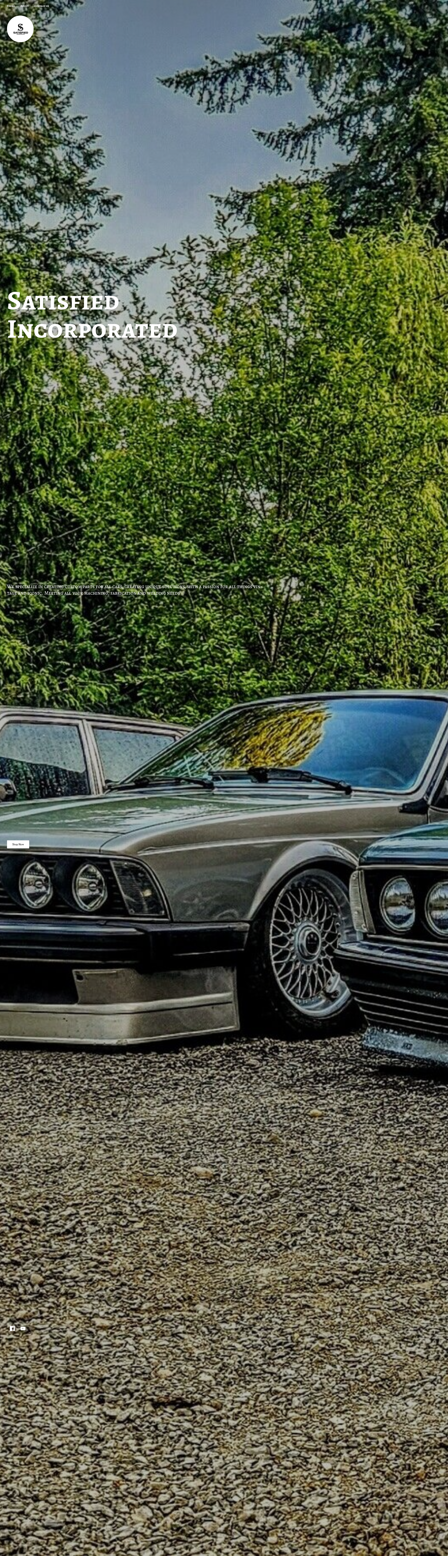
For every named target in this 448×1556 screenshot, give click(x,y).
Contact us (41, 6)
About (24, 6)
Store (11, 6)
